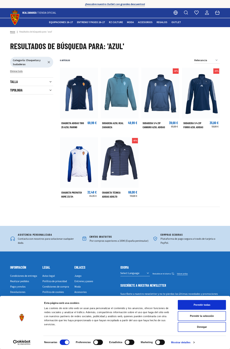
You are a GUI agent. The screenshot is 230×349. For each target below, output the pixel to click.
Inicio (12, 31)
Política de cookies (53, 292)
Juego (77, 275)
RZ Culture (116, 22)
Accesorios (145, 22)
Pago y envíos (18, 286)
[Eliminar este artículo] (49, 62)
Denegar (202, 326)
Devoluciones (17, 292)
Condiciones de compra (55, 286)
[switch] (98, 342)
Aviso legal (48, 275)
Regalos (162, 22)
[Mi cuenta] (206, 12)
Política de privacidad (54, 281)
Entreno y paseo (83, 281)
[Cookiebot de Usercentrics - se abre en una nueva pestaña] (22, 342)
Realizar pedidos (19, 281)
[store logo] (15, 17)
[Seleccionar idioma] (175, 12)
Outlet (176, 22)
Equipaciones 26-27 (61, 22)
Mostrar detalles (180, 342)
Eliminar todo (16, 71)
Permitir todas (202, 304)
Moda (130, 22)
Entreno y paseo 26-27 (91, 22)
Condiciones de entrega (23, 275)
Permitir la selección (202, 315)
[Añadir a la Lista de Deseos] (64, 72)
